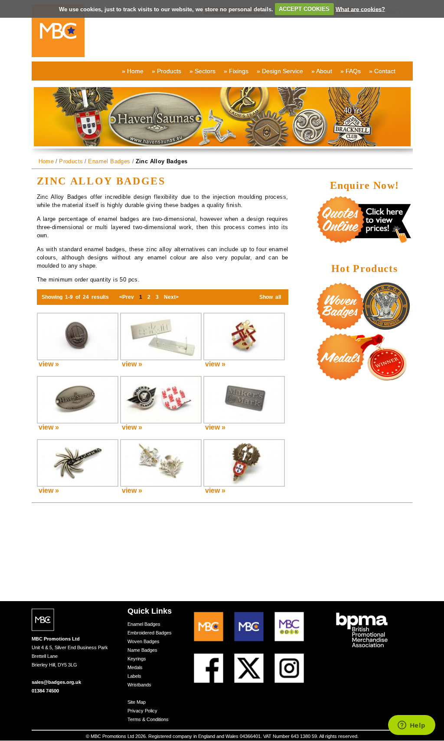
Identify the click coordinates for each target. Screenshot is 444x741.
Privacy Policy (142, 710)
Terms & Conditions (148, 719)
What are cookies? (360, 9)
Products (71, 161)
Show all (270, 297)
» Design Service (280, 71)
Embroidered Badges (149, 632)
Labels (134, 676)
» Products (166, 71)
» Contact (382, 71)
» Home (133, 71)
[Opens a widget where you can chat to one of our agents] (411, 726)
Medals (135, 667)
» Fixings (236, 71)
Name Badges (142, 650)
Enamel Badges (109, 161)
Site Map (136, 702)
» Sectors (202, 71)
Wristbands (139, 684)
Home (46, 161)
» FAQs (350, 71)
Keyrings (136, 658)
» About (321, 71)
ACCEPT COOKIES (304, 9)
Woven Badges (143, 641)
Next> (171, 297)
